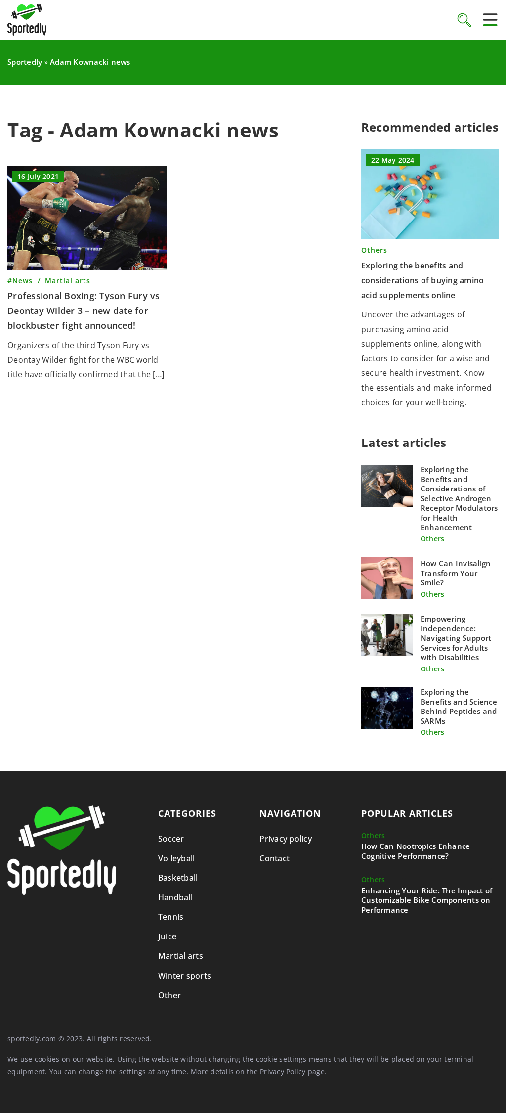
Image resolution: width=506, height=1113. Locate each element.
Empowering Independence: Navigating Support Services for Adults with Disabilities (456, 638)
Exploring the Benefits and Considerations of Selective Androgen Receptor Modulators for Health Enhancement (459, 498)
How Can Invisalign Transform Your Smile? (456, 573)
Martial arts (180, 955)
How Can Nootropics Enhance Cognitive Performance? (415, 851)
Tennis (171, 916)
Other (169, 995)
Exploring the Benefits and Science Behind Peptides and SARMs (459, 706)
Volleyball (176, 858)
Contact (274, 858)
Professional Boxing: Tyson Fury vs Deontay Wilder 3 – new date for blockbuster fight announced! (83, 310)
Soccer (171, 838)
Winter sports (184, 975)
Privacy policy (285, 838)
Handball (175, 897)
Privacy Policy (283, 1071)
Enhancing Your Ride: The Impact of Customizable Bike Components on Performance (427, 900)
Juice (167, 936)
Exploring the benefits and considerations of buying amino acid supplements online (422, 280)
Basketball (178, 877)
